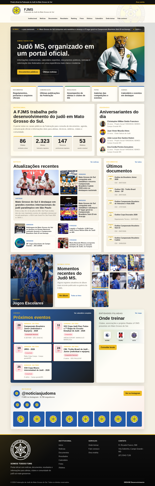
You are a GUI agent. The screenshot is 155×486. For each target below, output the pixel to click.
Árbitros (89, 18)
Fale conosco (122, 18)
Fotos (82, 18)
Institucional (32, 18)
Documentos (52, 18)
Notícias (43, 18)
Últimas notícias (50, 72)
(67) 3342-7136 (124, 455)
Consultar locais (108, 347)
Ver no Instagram (132, 393)
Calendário (99, 18)
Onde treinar (110, 18)
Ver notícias (94, 162)
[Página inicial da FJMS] (21, 450)
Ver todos (138, 162)
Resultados (64, 18)
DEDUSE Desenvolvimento (134, 482)
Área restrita (140, 2)
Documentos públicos (28, 72)
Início (61, 445)
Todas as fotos (76, 295)
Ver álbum (63, 296)
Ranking (74, 18)
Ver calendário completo (82, 313)
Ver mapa (138, 313)
